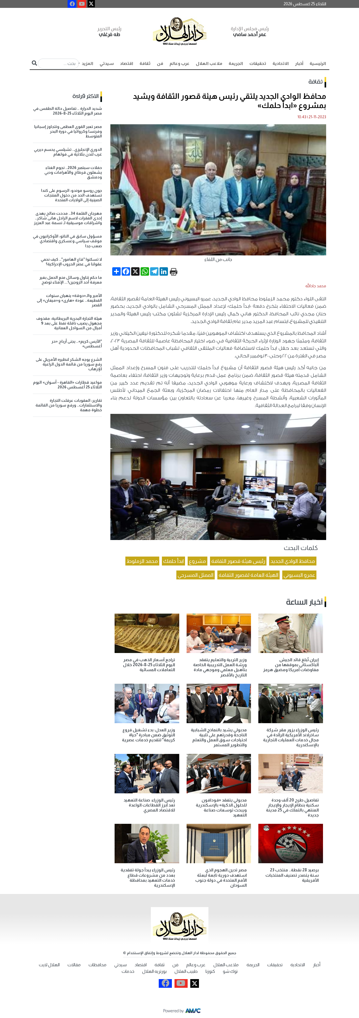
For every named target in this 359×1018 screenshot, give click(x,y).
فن (160, 63)
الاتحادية (281, 63)
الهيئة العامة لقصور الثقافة (248, 575)
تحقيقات (257, 63)
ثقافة (145, 63)
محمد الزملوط (142, 561)
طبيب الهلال (186, 971)
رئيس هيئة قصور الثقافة (238, 561)
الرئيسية (318, 63)
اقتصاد (126, 63)
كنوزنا (210, 971)
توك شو (230, 971)
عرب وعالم (179, 63)
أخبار (299, 63)
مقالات (74, 964)
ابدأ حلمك (173, 561)
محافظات (97, 964)
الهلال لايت (49, 964)
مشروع (197, 561)
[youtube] (82, 4)
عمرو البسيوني (299, 575)
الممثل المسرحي (195, 575)
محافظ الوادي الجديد (292, 561)
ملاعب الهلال (209, 63)
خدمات (128, 971)
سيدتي (107, 63)
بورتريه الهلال (154, 971)
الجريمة (236, 63)
